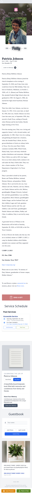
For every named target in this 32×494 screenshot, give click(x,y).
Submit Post (16, 434)
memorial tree (22, 283)
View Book (8, 379)
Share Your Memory (10, 405)
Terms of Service (20, 486)
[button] (16, 451)
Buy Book (17, 379)
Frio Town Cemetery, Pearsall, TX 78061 (17, 324)
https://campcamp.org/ (8, 265)
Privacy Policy (11, 486)
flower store (20, 286)
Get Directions (9, 327)
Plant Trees (22, 327)
